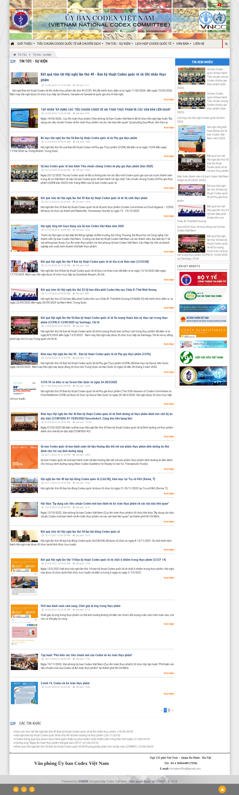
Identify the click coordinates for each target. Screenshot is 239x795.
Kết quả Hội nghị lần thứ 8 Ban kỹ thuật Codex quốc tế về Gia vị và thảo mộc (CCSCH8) (95, 261)
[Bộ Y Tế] (203, 278)
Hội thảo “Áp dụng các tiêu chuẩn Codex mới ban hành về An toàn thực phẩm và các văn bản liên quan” (105, 503)
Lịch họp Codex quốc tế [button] (153, 43)
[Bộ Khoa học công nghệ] (203, 307)
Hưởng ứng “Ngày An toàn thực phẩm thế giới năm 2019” (56, 742)
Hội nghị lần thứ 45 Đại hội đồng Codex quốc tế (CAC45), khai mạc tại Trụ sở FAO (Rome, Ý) (98, 479)
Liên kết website (188, 266)
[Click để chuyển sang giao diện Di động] (32, 789)
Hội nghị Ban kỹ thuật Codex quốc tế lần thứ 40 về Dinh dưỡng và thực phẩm (67, 735)
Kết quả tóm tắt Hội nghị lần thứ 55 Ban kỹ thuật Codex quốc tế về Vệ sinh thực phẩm (94, 198)
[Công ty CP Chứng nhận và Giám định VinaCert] (203, 375)
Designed (95, 781)
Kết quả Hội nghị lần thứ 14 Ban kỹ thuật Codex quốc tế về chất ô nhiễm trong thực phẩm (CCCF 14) (103, 559)
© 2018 (172, 781)
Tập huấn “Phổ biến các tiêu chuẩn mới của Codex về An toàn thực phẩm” (86, 655)
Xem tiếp (169, 99)
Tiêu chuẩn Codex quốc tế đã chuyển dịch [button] (69, 43)
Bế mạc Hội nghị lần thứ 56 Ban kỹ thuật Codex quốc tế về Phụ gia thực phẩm (89, 138)
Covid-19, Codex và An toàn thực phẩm (65, 683)
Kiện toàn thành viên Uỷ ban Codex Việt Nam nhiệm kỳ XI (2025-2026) (203, 178)
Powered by (70, 781)
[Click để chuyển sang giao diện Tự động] (16, 789)
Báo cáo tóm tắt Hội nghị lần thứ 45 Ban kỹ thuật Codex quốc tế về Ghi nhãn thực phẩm (74, 731)
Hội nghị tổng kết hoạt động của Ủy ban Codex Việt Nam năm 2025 (82, 226)
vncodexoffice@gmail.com (185, 768)
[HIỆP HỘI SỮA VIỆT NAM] (203, 357)
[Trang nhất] (13, 44)
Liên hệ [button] (198, 43)
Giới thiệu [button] (25, 43)
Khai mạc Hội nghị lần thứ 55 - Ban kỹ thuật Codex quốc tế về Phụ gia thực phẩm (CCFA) (96, 354)
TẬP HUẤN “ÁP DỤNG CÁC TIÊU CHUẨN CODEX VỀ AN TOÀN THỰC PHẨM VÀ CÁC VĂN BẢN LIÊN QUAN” (106, 109)
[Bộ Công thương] (203, 319)
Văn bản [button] (182, 43)
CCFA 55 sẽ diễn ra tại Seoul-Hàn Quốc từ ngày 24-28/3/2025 (79, 382)
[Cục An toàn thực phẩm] (203, 294)
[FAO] (203, 331)
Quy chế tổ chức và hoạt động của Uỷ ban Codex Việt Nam (201, 228)
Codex (110, 781)
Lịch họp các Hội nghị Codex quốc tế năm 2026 (201, 119)
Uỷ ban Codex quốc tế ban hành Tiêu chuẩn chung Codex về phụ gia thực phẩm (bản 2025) (97, 166)
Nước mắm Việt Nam (142, 787)
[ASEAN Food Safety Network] (203, 343)
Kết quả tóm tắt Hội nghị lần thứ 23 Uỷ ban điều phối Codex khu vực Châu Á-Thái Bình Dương (98, 290)
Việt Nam (121, 781)
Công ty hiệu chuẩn (165, 787)
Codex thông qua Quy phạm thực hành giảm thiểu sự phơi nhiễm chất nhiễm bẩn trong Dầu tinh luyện (82, 739)
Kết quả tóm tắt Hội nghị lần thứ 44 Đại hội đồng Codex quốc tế (80, 531)
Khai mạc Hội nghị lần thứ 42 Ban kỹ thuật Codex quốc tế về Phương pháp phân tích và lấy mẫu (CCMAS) (84, 746)
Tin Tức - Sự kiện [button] (118, 43)
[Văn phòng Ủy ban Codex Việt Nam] (20, 18)
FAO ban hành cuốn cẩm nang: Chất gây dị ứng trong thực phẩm (80, 606)
